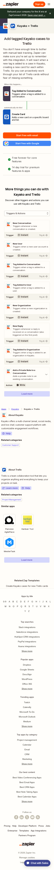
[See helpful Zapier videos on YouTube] (32, 817)
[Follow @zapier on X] (27, 817)
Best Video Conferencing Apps (27, 777)
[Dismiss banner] (50, 13)
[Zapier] (11, 4)
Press (41, 826)
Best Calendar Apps (27, 796)
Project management (27, 740)
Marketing (27, 759)
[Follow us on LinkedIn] (22, 817)
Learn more (12, 488)
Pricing (7, 826)
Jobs (48, 826)
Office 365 (27, 684)
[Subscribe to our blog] (38, 817)
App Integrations (38, 830)
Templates (24, 830)
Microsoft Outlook (27, 717)
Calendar (27, 745)
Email (27, 749)
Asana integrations (27, 646)
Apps (3, 409)
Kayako (15, 409)
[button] (27, 143)
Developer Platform (27, 826)
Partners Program (27, 835)
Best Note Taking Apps (27, 792)
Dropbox (27, 665)
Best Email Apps (27, 782)
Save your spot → (36, 15)
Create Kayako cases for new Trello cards (27, 586)
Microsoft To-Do (27, 712)
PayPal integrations (27, 641)
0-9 (4, 601)
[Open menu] (49, 4)
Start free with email (27, 135)
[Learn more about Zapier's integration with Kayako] (4, 415)
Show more (27, 651)
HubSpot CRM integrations (27, 637)
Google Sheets (27, 669)
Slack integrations (27, 627)
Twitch (27, 702)
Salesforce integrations (27, 632)
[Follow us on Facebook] (16, 817)
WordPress (27, 679)
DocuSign (27, 674)
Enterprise (12, 830)
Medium (27, 721)
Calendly (27, 707)
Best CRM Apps (27, 787)
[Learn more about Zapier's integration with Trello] (4, 470)
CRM (27, 754)
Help (8, 433)
